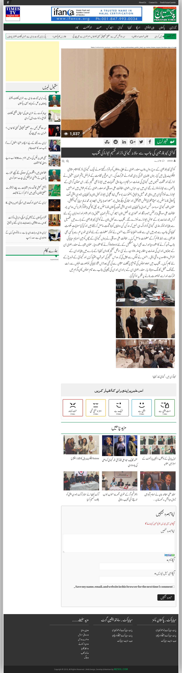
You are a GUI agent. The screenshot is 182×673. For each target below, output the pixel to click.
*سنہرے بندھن (83, 639)
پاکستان (162, 27)
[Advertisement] (32, 61)
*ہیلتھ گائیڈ (85, 648)
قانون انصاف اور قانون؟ (148, 36)
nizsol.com (121, 669)
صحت (99, 27)
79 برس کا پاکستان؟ (68, 36)
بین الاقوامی (149, 27)
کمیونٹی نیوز (161, 377)
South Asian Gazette (168, 2)
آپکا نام (171, 559)
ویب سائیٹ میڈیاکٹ (125, 641)
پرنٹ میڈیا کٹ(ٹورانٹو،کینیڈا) (122, 630)
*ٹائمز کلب (85, 653)
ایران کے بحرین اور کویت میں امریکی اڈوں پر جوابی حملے (25, 202)
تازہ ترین (172, 27)
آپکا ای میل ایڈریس (164, 573)
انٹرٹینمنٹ (87, 27)
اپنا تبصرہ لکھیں (168, 530)
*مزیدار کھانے (83, 644)
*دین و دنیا (85, 630)
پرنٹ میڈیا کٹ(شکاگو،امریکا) (122, 636)
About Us (142, 2)
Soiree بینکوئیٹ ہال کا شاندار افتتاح (85, 458)
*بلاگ (86, 658)
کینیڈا (130, 27)
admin (170, 161)
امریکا (138, 27)
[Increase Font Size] (67, 161)
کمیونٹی (120, 27)
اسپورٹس (109, 27)
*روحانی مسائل (83, 635)
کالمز (77, 27)
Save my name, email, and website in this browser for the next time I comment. (123, 586)
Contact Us (153, 2)
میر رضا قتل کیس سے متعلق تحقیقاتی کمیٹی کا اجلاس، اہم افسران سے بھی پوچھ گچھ (107, 36)
